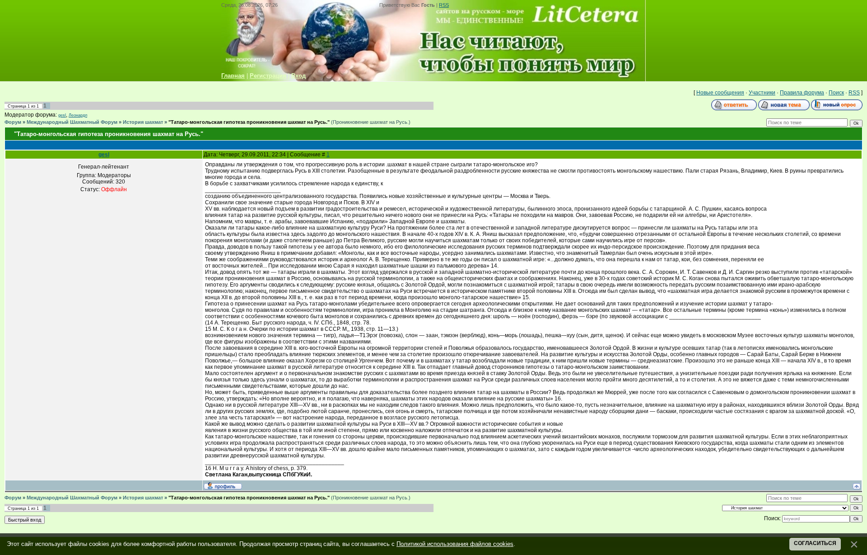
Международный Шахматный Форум (72, 122)
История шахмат (143, 122)
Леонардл (78, 115)
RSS (444, 5)
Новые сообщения (720, 92)
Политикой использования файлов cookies (454, 544)
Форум (13, 122)
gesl (62, 115)
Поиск (836, 92)
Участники (762, 92)
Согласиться (815, 543)
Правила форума (802, 92)
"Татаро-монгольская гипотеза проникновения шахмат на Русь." (249, 122)
